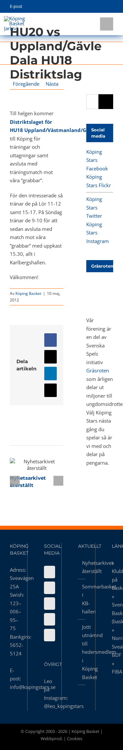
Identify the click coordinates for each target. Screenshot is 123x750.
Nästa (52, 83)
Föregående (26, 83)
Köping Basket (28, 293)
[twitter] (91, 6)
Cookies (74, 738)
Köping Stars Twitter (94, 207)
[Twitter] (49, 603)
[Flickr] (49, 588)
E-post (16, 6)
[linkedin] (111, 6)
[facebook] (81, 6)
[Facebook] (49, 572)
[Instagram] (49, 619)
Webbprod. (52, 738)
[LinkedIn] (49, 635)
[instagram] (101, 6)
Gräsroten (97, 370)
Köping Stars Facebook (97, 160)
